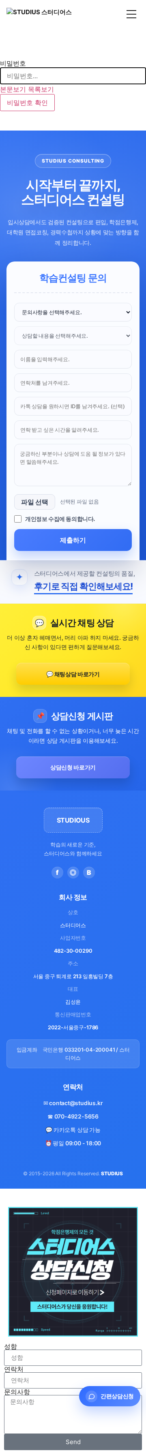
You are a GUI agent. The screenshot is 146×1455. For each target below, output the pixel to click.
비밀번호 (13, 63)
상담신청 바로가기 (73, 767)
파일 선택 (34, 502)
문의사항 (17, 1392)
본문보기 (13, 89)
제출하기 (73, 540)
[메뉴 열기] (131, 14)
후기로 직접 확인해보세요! (83, 586)
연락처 (14, 1369)
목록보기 (41, 89)
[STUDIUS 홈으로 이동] (39, 14)
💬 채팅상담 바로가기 (72, 674)
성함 (10, 1346)
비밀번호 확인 (27, 103)
